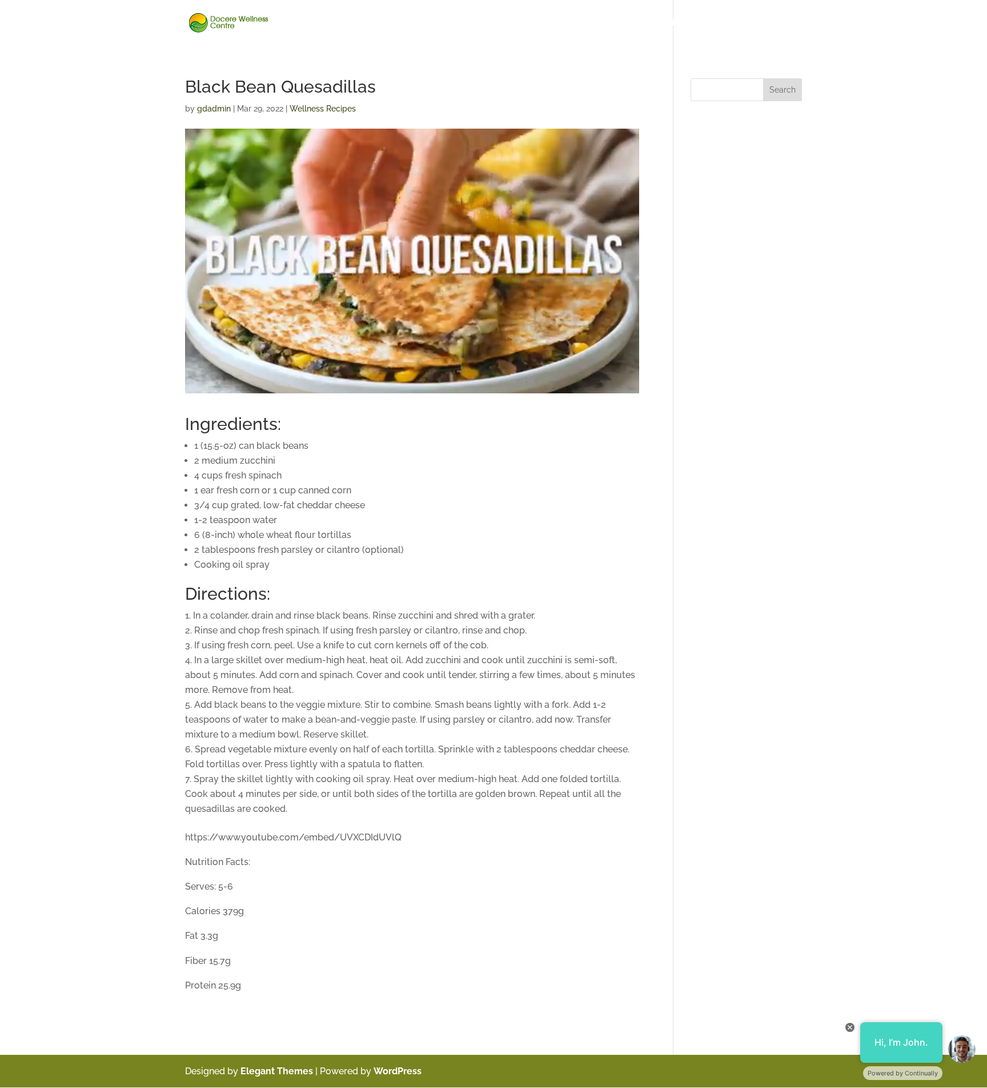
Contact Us (426, 23)
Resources (593, 23)
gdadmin (214, 108)
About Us (375, 23)
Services (642, 23)
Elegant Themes (276, 1071)
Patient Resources (527, 23)
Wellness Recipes (759, 23)
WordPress (398, 1071)
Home (334, 23)
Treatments (692, 23)
